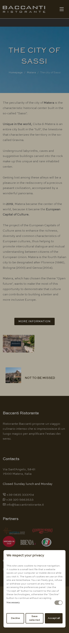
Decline (15, 618)
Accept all (54, 618)
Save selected (34, 618)
